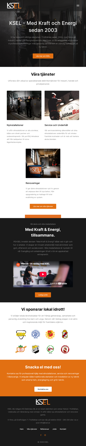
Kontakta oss (43, 389)
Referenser (44, 429)
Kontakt (63, 429)
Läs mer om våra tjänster (43, 206)
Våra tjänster (32, 429)
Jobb (54, 429)
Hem (21, 429)
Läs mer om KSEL (43, 56)
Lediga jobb (43, 295)
